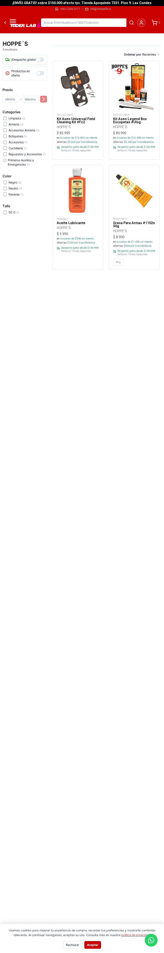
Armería (16, 124)
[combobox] (151, 54)
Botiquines (18, 136)
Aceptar (92, 945)
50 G (14, 212)
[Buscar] (131, 22)
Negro (15, 182)
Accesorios (18, 142)
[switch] (40, 59)
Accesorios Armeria (24, 130)
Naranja (16, 194)
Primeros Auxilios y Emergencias (21, 162)
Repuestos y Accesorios (27, 154)
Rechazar (72, 945)
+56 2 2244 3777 (70, 8)
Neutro (15, 188)
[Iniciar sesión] (141, 22)
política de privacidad (135, 935)
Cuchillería (18, 148)
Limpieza (17, 118)
